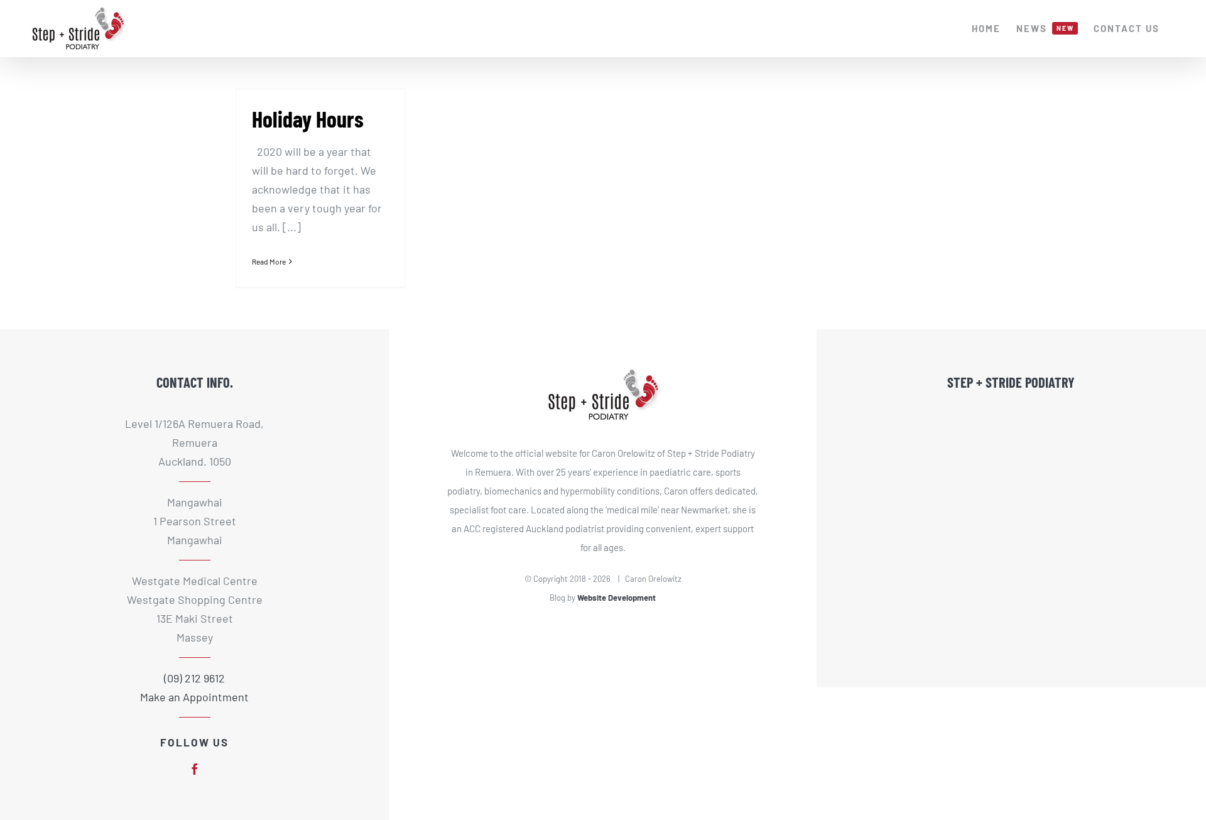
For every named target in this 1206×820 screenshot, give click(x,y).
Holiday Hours (308, 118)
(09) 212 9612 (194, 678)
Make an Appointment (194, 697)
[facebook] (194, 769)
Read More (269, 261)
